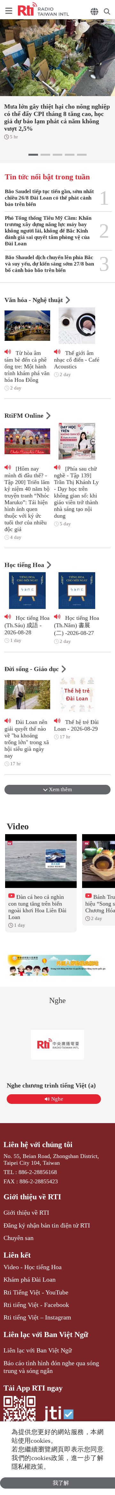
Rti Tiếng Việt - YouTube (36, 1292)
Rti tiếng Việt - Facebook (36, 1304)
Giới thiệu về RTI (32, 1197)
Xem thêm (60, 789)
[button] (33, 155)
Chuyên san (19, 1237)
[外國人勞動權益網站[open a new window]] (57, 965)
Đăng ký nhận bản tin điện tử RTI (47, 1225)
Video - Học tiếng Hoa (33, 1266)
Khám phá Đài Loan (30, 1279)
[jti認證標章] (58, 1417)
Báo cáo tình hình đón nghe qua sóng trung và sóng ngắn (51, 1366)
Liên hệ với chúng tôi (38, 1144)
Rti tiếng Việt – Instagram (37, 1317)
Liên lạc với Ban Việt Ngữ (46, 1334)
